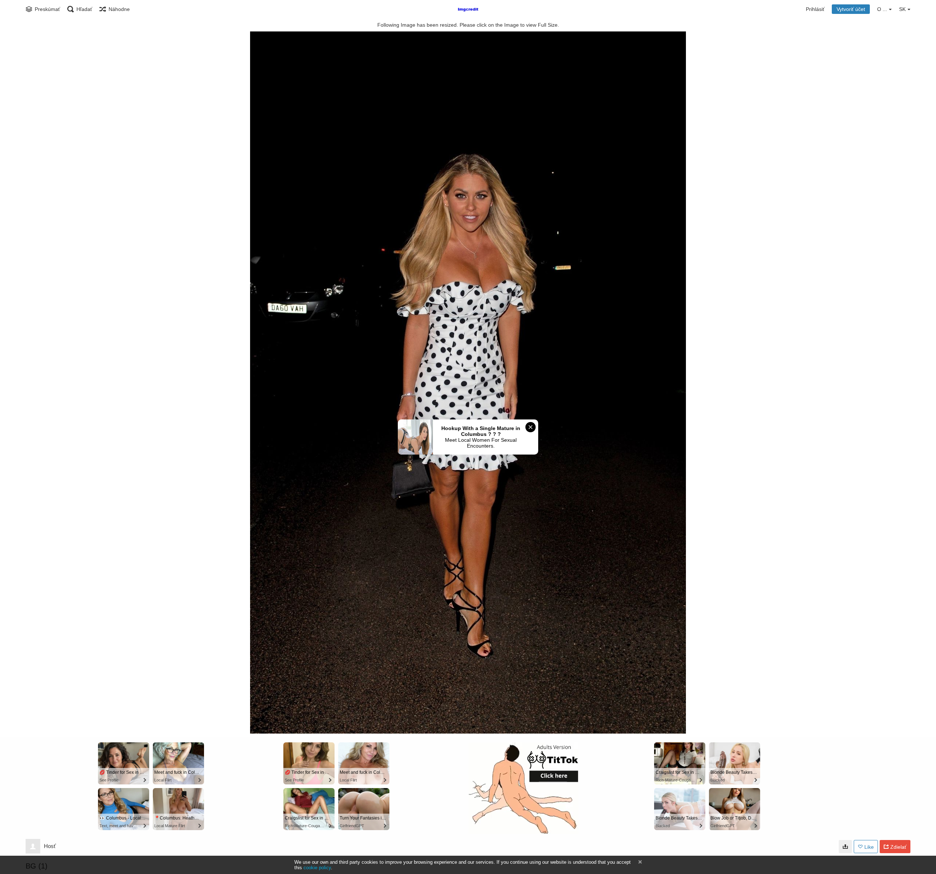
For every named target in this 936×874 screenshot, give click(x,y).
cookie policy (317, 867)
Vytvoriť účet (851, 9)
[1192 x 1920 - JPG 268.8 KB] (845, 846)
